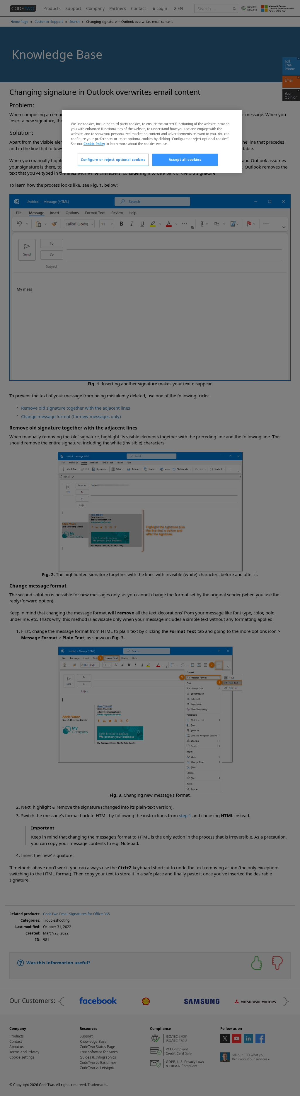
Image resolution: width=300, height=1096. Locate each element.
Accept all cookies (185, 159)
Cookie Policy (94, 144)
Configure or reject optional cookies (113, 159)
